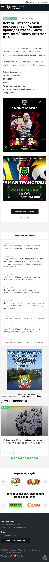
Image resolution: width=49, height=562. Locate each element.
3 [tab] (16, 458)
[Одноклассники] (24, 217)
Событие (6, 18)
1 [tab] (12, 458)
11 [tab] (35, 458)
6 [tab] (23, 458)
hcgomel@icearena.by (8, 535)
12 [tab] (37, 458)
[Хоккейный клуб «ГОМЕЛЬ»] (8, 7)
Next (45, 481)
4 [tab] (19, 458)
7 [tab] (25, 458)
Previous (3, 481)
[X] (27, 217)
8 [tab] (28, 458)
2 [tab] (14, 458)
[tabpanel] (24, 432)
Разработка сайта (7, 556)
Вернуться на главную (24, 211)
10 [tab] (32, 458)
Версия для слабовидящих (38, 2)
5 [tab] (21, 458)
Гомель (14, 18)
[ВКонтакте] (21, 217)
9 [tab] (30, 458)
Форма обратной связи (15, 540)
